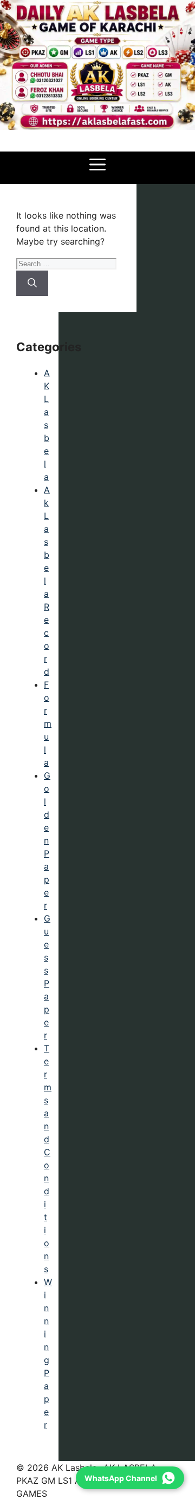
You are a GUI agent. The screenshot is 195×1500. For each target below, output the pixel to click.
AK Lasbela (47, 424)
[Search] (32, 284)
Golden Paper (47, 840)
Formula (47, 723)
